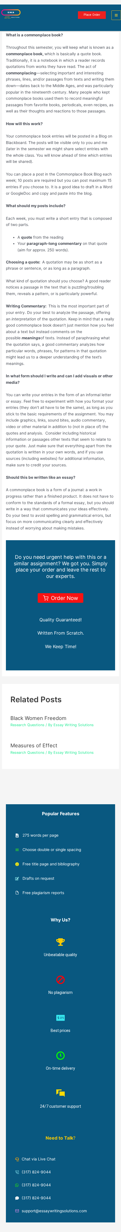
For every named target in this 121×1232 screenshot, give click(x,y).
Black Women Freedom (38, 718)
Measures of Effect (33, 745)
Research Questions (27, 725)
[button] (92, 15)
